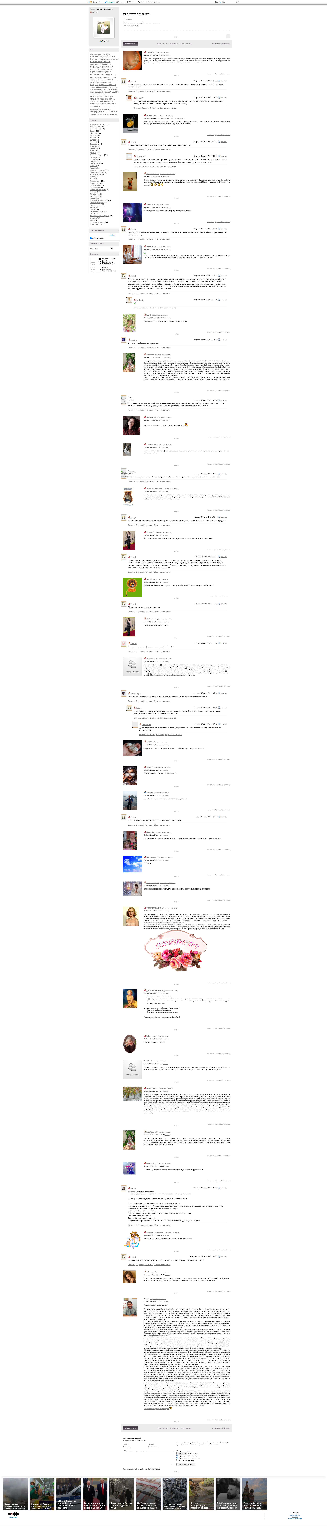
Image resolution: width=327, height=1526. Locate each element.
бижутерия (96, 56)
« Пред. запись (162, 43)
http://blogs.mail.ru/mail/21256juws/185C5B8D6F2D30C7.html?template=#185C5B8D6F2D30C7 (190, 925)
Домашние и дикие (97, 155)
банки (107, 54)
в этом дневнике (98, 238)
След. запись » (186, 43)
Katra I (91, 12)
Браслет (96, 54)
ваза (106, 59)
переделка (102, 89)
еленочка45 (150, 1163)
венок (110, 59)
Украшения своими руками (99, 216)
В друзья (105, 41)
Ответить (210, 74)
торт (101, 106)
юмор (108, 114)
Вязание (93, 148)
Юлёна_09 (150, 532)
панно (101, 85)
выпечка (99, 62)
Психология (94, 198)
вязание (106, 61)
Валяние (93, 137)
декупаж (108, 66)
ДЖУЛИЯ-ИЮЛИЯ (153, 908)
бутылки (101, 59)
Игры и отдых (95, 164)
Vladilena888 (151, 444)
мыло (106, 82)
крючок (110, 80)
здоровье (109, 69)
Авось (143, 2)
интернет (93, 166)
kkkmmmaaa (151, 857)
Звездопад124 (135, 694)
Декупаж (93, 153)
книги (114, 74)
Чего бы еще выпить (97, 222)
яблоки (114, 114)
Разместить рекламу (295, 1518)
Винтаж (93, 142)
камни (110, 72)
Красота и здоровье (97, 170)
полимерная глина (99, 96)
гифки (93, 66)
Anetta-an (149, 767)
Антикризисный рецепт (98, 124)
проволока (102, 99)
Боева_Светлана (152, 883)
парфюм (92, 87)
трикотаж (106, 106)
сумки (92, 106)
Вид (219, 3)
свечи (110, 101)
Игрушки (93, 161)
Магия (92, 177)
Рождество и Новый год (98, 201)
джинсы (102, 69)
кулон (92, 82)
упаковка (97, 109)
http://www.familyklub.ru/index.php (156, 1409)
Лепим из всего (95, 174)
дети (98, 69)
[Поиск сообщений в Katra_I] (112, 235)
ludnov (148, 1036)
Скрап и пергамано (97, 211)
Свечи (92, 207)
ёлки (91, 54)
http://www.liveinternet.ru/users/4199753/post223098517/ (164, 922)
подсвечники (101, 94)
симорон (93, 209)
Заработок (94, 159)
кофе (92, 80)
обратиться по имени (162, 52)
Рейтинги (132, 2)
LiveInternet (94, 2)
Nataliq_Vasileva (152, 174)
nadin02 (149, 579)
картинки (95, 74)
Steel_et (133, 644)
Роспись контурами (97, 203)
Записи (92, 9)
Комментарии (108, 9)
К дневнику (174, 43)
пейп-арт (93, 90)
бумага (111, 56)
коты (99, 77)
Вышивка (93, 146)
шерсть (107, 111)
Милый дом (94, 183)
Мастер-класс (95, 181)
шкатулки (93, 114)
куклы (115, 80)
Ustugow (149, 792)
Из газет (94, 133)
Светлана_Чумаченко (154, 1232)
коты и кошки (109, 77)
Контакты (295, 1517)
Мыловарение (95, 185)
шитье (113, 111)
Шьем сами (94, 224)
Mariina (133, 1188)
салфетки (103, 101)
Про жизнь (94, 196)
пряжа (112, 99)
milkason (149, 1272)
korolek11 (150, 246)
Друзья (99, 9)
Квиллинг (93, 168)
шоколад (101, 114)
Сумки (92, 214)
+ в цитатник (127, 19)
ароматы (102, 54)
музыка (101, 82)
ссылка (167, 55)
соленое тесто (109, 104)
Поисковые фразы (109, 271)
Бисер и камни (95, 129)
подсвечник (93, 94)
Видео (92, 140)
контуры (93, 77)
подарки (114, 92)
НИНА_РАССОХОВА (154, 488)
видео (115, 59)
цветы (101, 111)
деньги (92, 69)
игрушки (94, 71)
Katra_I (133, 81)
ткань (97, 106)
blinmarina (150, 832)
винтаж (93, 62)
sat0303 (149, 742)
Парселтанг (150, 658)
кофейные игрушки (101, 80)
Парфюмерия (95, 187)
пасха (98, 87)
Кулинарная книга (96, 172)
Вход (119, 2)
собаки (98, 104)
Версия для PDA (295, 1515)
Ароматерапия (95, 127)
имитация (103, 72)
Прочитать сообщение (131, 25)
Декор (92, 151)
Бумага (92, 131)
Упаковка (93, 218)
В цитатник (226, 74)
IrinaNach (150, 355)
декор (100, 66)
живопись (93, 157)
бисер (105, 56)
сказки (93, 104)
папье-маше (110, 84)
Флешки (93, 220)
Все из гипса (94, 144)
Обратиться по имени (162, 91)
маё (96, 82)
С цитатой (218, 74)
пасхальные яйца (109, 87)
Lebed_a (149, 204)
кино (110, 74)
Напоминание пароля (155, 1447)
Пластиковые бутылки (98, 190)
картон (104, 74)
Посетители (106, 269)
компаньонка (151, 1088)
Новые (227, 43)
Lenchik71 (150, 52)
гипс (109, 64)
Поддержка (216, 2)
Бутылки (93, 135)
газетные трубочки (98, 64)
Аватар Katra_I (103, 27)
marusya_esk (151, 417)
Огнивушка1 (151, 115)
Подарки (93, 192)
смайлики (143, 1451)
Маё (91, 179)
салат (96, 101)
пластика (113, 89)
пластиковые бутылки (100, 92)
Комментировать (130, 43)
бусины (93, 59)
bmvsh (148, 315)
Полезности (94, 194)
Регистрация (111, 2)
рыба (92, 101)
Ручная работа (95, 205)
